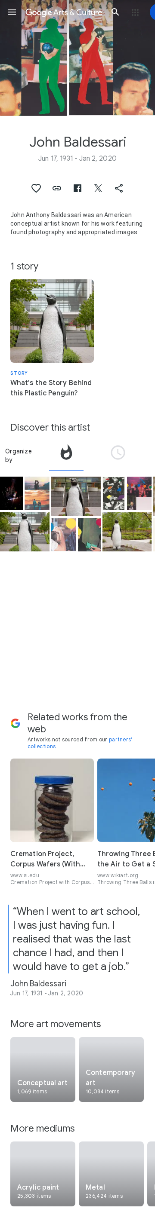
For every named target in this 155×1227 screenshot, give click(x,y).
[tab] (66, 456)
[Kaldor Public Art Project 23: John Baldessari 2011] (11, 493)
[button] (12, 12)
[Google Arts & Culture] (63, 12)
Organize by (18, 455)
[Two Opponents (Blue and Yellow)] (63, 534)
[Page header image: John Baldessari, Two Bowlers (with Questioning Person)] (77, 58)
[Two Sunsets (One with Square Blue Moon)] (37, 493)
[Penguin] (25, 531)
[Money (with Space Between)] (89, 534)
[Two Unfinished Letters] (113, 493)
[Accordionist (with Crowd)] (139, 493)
